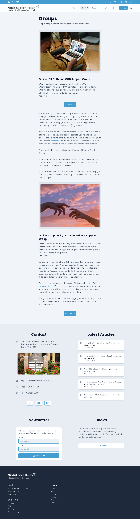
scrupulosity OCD (47, 286)
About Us (84, 8)
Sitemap (11, 509)
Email (21, 445)
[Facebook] (121, 2)
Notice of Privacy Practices (18, 488)
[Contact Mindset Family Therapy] (115, 2)
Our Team (55, 494)
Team (94, 8)
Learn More (101, 446)
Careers (11, 503)
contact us (56, 140)
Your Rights (12, 494)
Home (75, 8)
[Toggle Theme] (130, 8)
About (53, 491)
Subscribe (40, 455)
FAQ (9, 506)
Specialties (105, 8)
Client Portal (12, 512)
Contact (123, 8)
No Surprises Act (14, 491)
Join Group (70, 104)
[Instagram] (131, 2)
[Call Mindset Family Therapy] (110, 2)
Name (21, 437)
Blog (114, 8)
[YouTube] (126, 1)
